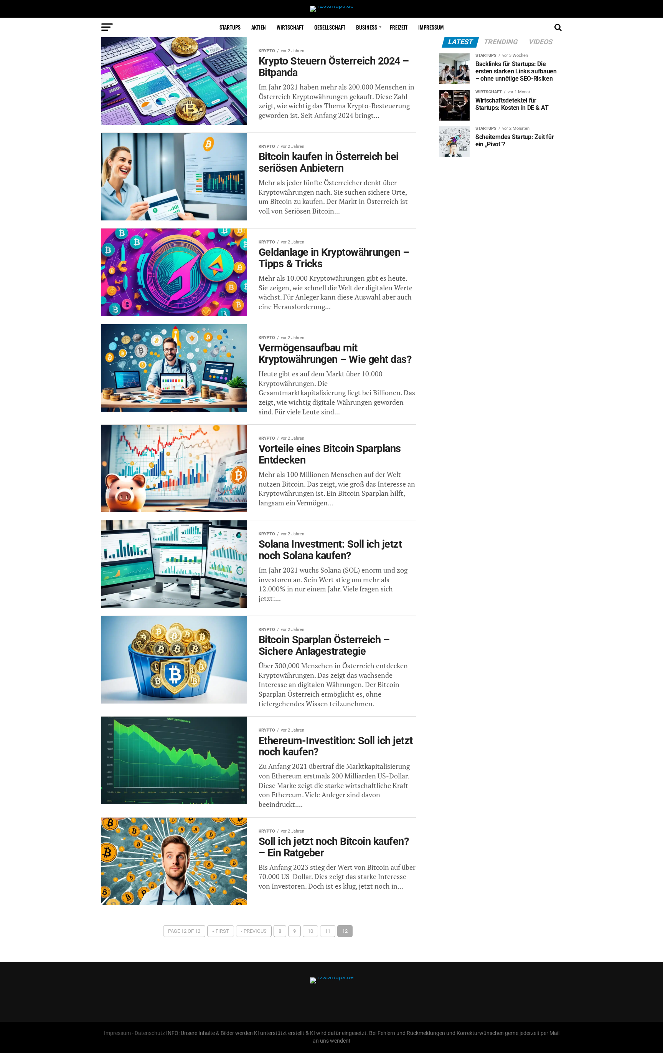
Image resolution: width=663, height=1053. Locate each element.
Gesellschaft (329, 27)
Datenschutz (150, 1033)
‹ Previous (254, 931)
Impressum (431, 27)
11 (327, 931)
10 (310, 931)
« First (220, 931)
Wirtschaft (290, 27)
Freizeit (398, 27)
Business (366, 27)
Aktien (258, 27)
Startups (230, 27)
